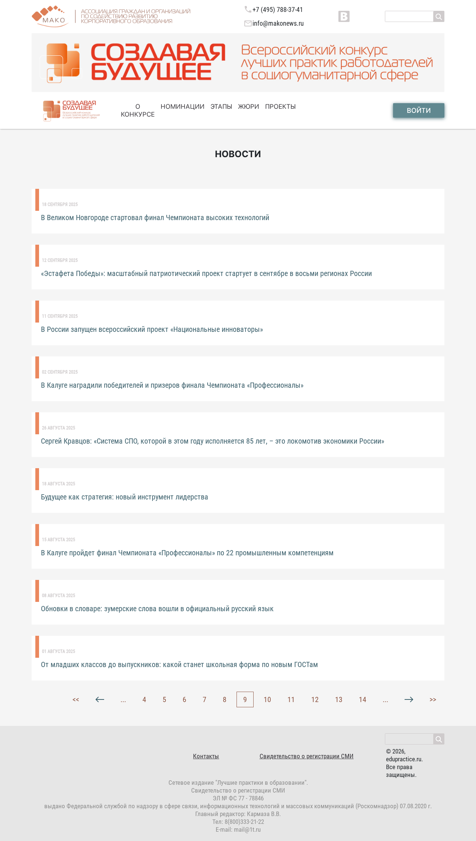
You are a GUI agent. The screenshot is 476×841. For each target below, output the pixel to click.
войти (419, 110)
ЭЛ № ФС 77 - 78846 (238, 798)
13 (338, 699)
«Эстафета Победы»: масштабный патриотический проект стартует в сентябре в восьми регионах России (206, 273)
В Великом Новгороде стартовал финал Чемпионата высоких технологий (155, 217)
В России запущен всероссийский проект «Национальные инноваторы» (152, 329)
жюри (248, 106)
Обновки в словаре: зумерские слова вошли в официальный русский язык (157, 608)
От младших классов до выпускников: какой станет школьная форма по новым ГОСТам (179, 664)
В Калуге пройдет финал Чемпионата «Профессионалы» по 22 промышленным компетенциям (187, 552)
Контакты (206, 756)
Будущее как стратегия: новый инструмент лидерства (124, 496)
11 (291, 699)
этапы (221, 106)
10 (267, 699)
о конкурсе (138, 110)
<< (76, 699)
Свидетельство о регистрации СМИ (307, 756)
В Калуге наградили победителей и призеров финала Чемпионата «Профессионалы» (172, 385)
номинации (183, 106)
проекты (280, 106)
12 (315, 699)
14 (362, 699)
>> (433, 699)
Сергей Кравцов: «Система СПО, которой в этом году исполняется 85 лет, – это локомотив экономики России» (212, 441)
